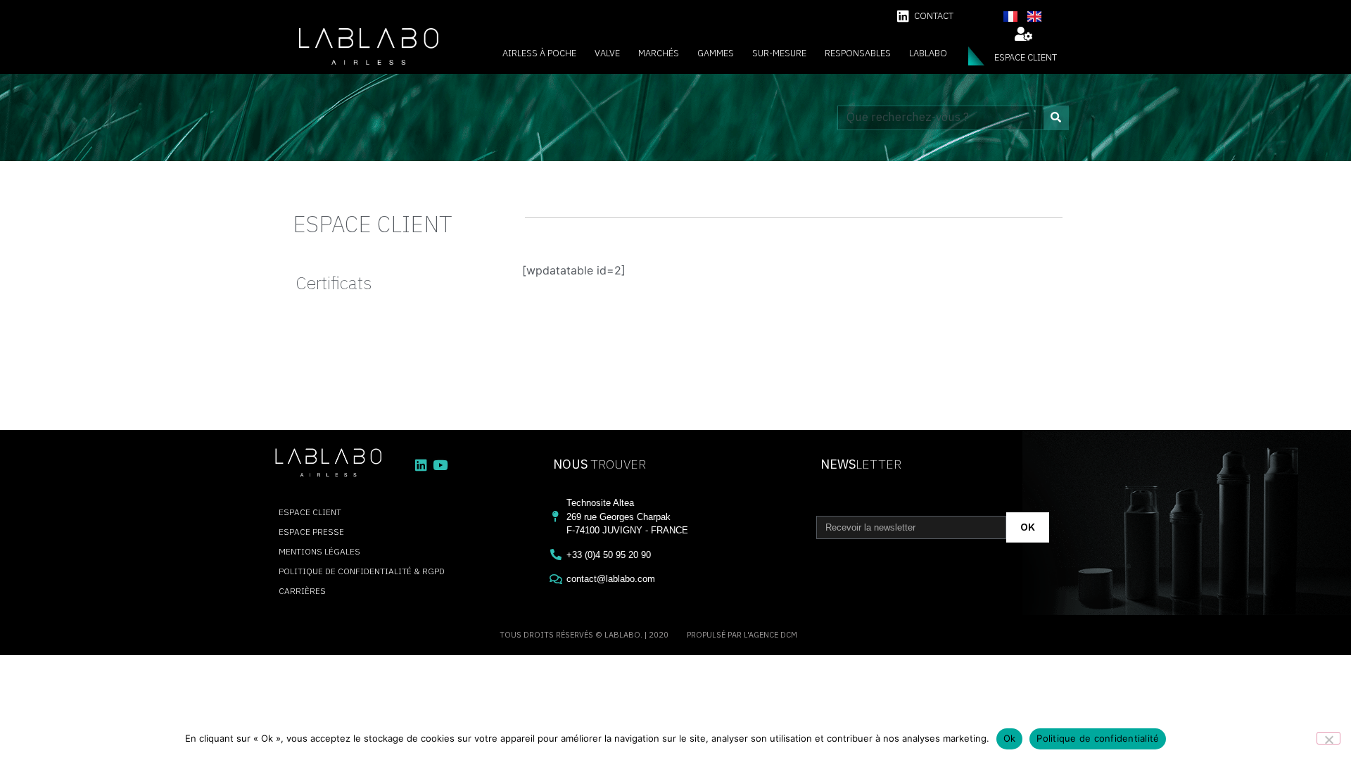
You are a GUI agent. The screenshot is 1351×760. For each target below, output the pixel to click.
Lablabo (928, 53)
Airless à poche (539, 53)
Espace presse (311, 531)
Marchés (658, 53)
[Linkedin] (903, 16)
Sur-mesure (779, 53)
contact (933, 16)
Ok (1009, 738)
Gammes (715, 53)
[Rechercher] (1056, 117)
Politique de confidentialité (1097, 738)
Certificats (334, 282)
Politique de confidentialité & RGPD (362, 571)
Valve (607, 53)
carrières (302, 590)
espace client (1025, 57)
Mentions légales (319, 551)
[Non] (1328, 738)
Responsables (858, 53)
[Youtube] (440, 464)
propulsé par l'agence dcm (742, 635)
